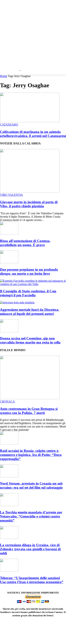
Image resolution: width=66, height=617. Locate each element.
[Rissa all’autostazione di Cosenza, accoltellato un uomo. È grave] (9, 233)
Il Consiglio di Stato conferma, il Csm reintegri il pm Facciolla (28, 293)
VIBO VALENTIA (11, 194)
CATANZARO (9, 124)
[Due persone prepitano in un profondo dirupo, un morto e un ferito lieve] (9, 262)
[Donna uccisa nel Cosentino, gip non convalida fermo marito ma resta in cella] (9, 331)
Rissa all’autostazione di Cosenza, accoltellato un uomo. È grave (25, 243)
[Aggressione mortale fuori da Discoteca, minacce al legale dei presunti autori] (17, 302)
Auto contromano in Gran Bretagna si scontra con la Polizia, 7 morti (29, 411)
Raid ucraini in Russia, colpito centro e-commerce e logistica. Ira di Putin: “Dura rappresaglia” (31, 455)
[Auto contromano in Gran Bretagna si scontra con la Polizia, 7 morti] (29, 398)
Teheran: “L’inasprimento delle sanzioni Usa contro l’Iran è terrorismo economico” (31, 580)
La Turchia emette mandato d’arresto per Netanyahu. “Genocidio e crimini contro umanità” (31, 516)
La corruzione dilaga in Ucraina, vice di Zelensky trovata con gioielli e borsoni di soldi (30, 549)
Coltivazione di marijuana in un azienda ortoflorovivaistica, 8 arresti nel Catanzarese (33, 134)
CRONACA (7, 401)
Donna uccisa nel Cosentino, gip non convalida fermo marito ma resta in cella (30, 340)
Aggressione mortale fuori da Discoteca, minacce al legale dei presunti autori (29, 312)
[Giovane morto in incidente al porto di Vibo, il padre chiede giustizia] (29, 191)
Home (3, 76)
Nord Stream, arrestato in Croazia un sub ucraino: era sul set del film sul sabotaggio (31, 485)
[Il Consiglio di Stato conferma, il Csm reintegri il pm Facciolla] (33, 284)
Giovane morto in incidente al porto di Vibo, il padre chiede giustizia (29, 204)
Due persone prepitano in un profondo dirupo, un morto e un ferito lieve (29, 271)
